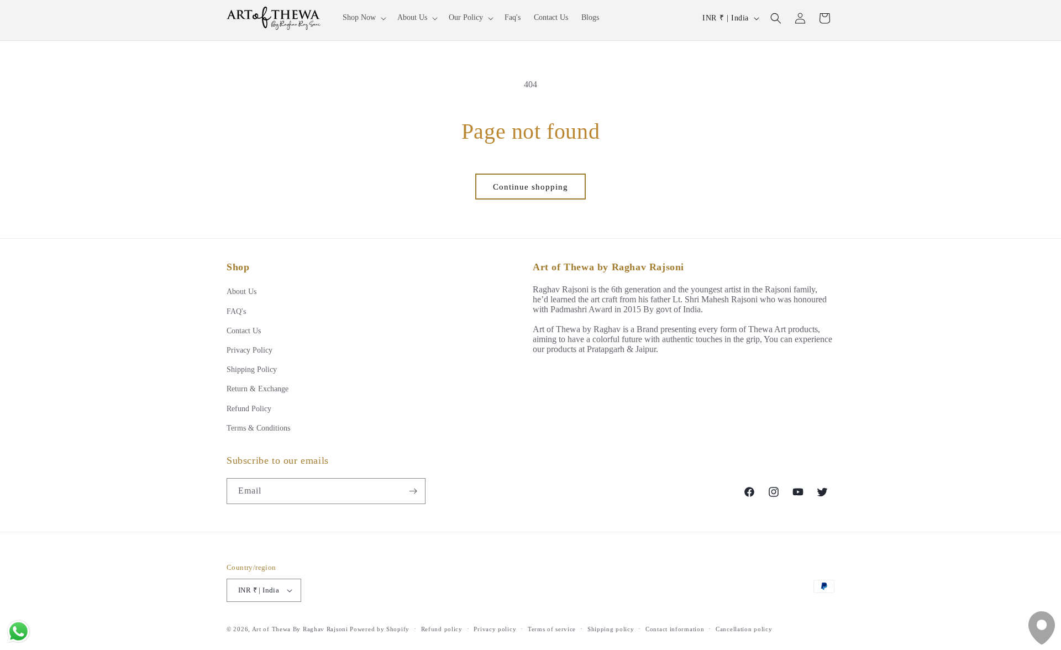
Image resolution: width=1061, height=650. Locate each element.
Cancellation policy (744, 629)
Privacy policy (495, 629)
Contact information (674, 629)
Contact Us (244, 331)
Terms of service (552, 629)
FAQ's (236, 311)
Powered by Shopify (379, 629)
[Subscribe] (413, 491)
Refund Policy (249, 409)
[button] (363, 17)
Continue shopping (530, 186)
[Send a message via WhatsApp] (18, 631)
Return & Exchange (257, 389)
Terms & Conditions (258, 428)
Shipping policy (610, 629)
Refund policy (442, 629)
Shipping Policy (252, 369)
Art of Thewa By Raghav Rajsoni (300, 629)
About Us (241, 291)
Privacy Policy (249, 350)
